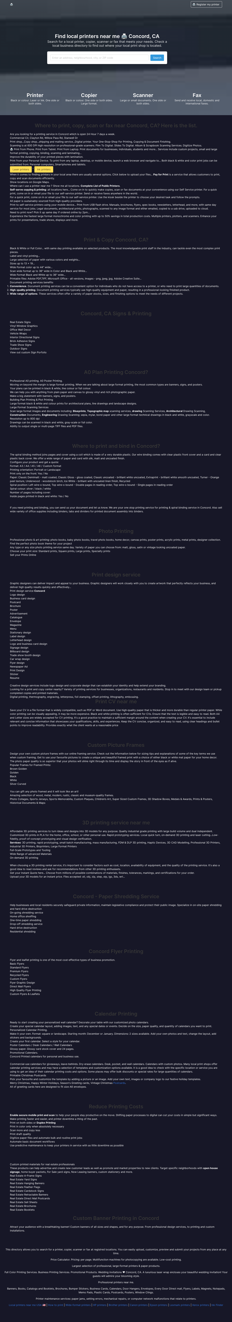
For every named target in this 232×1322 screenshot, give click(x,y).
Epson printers (158, 1305)
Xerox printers (200, 1305)
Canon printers (139, 1305)
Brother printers (118, 1305)
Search (157, 57)
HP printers (99, 1305)
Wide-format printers (78, 1305)
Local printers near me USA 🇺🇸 (27, 1305)
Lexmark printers (180, 1305)
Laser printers (21, 169)
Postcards (119, 1082)
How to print (55, 1305)
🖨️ (11, 4)
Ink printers (44, 169)
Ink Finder (217, 1305)
